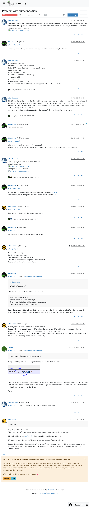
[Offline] (5, 22)
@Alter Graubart (24, 42)
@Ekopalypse (23, 246)
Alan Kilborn (12, 206)
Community (21, 3)
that (53, 192)
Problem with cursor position (34, 276)
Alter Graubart (13, 20)
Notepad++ (51, 490)
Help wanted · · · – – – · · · (10, 15)
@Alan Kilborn (23, 227)
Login (13, 478)
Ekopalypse (12, 42)
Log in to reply (72, 15)
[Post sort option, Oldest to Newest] (64, 15)
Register (7, 478)
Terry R (10, 347)
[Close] (85, 459)
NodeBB (43, 493)
